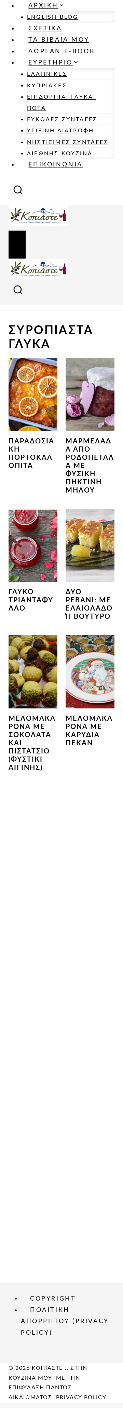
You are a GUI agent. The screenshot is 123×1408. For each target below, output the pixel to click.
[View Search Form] (18, 192)
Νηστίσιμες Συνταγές (68, 142)
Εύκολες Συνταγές (62, 119)
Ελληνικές (47, 74)
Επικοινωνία (55, 165)
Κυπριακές (47, 85)
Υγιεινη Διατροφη (60, 130)
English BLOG (52, 17)
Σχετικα (45, 29)
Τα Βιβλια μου (58, 40)
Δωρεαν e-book (61, 51)
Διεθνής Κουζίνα (60, 153)
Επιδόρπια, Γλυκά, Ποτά (61, 102)
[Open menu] (17, 245)
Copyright (53, 1298)
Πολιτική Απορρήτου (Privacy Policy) (65, 1321)
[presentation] (33, 394)
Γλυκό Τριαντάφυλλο (31, 600)
